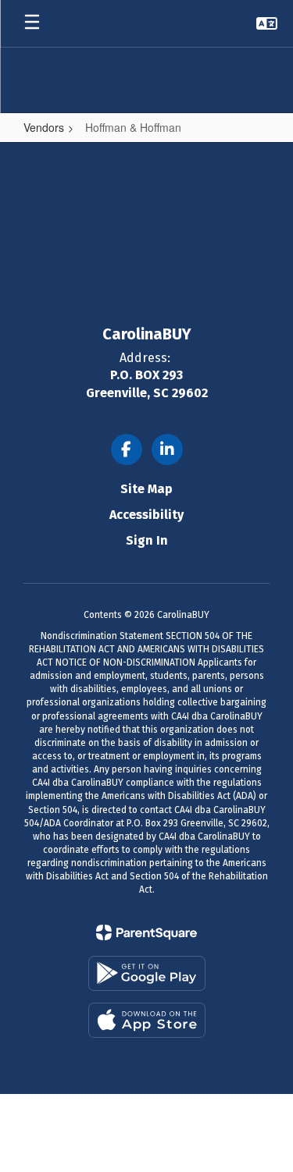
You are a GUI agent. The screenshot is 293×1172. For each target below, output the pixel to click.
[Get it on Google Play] (146, 973)
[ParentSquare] (146, 932)
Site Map (146, 488)
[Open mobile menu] (32, 23)
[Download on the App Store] (146, 1020)
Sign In (147, 540)
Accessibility (146, 514)
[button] (267, 23)
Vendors (43, 127)
